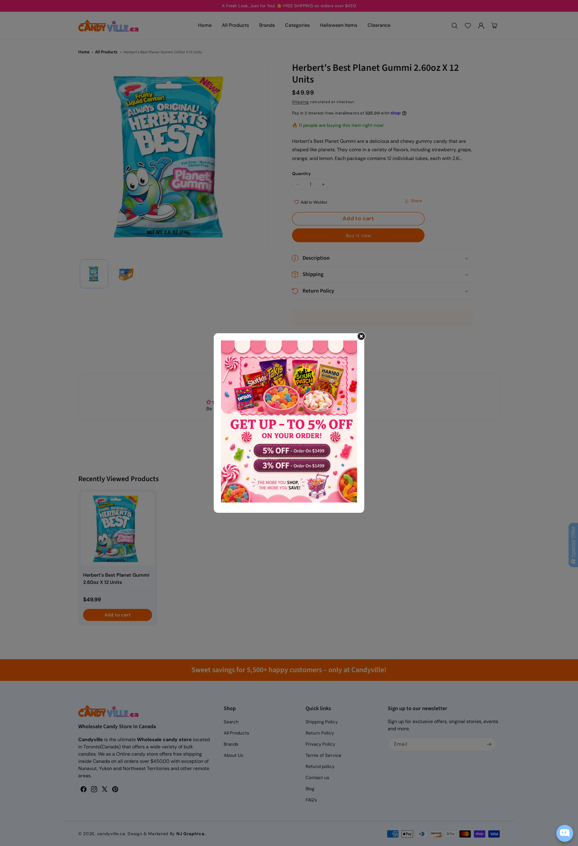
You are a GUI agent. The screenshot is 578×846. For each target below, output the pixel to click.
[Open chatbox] (564, 833)
